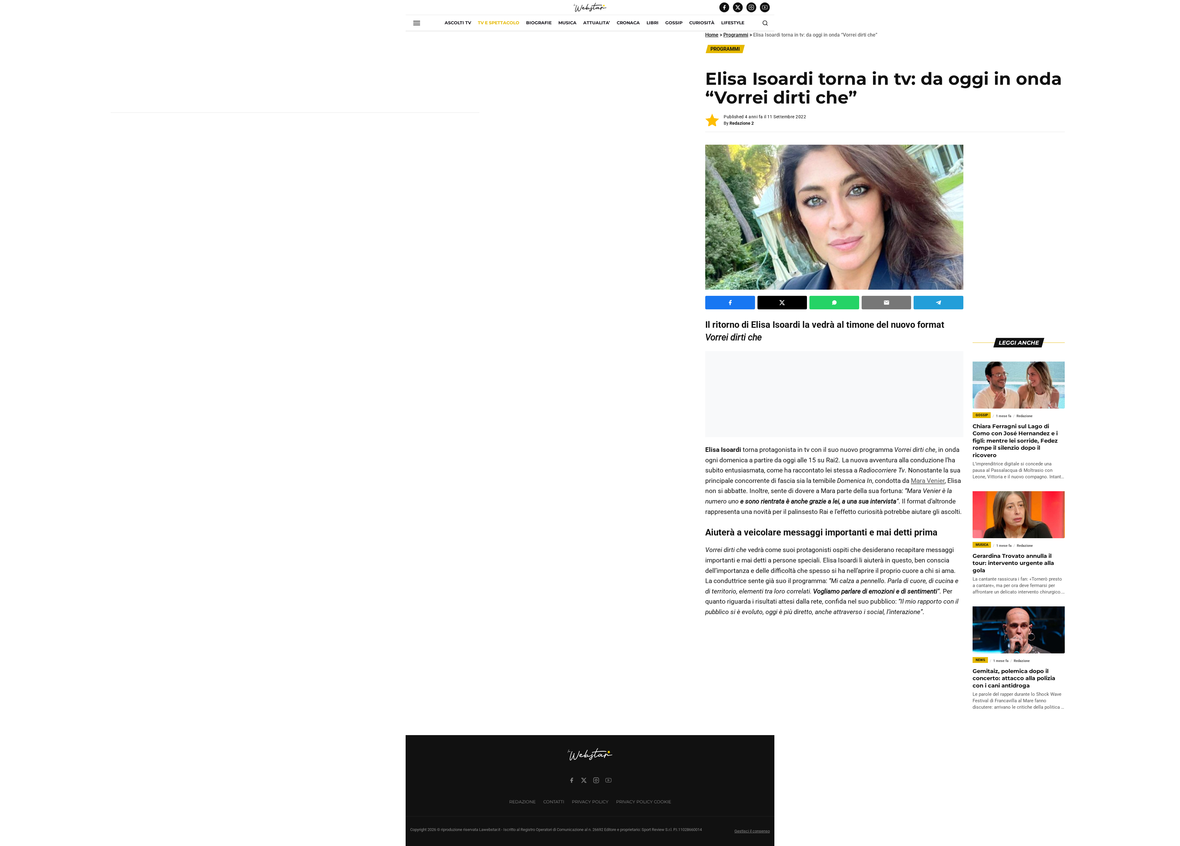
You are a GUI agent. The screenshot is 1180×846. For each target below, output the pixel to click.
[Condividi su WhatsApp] (834, 302)
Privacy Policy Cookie (643, 802)
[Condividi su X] (782, 302)
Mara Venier (928, 480)
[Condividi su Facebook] (730, 302)
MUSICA (567, 22)
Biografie (539, 22)
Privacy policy (590, 802)
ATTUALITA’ (596, 22)
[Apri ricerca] (765, 23)
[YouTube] (765, 7)
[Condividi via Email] (886, 302)
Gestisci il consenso (752, 831)
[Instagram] (751, 7)
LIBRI (653, 22)
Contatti (553, 802)
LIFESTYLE (732, 22)
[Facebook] (724, 7)
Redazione (522, 802)
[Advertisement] (295, 74)
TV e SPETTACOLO (498, 22)
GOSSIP (673, 22)
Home (711, 35)
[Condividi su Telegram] (938, 302)
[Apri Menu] (416, 23)
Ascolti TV (458, 22)
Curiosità (701, 22)
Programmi (735, 35)
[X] (738, 7)
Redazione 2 (742, 123)
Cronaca (628, 22)
